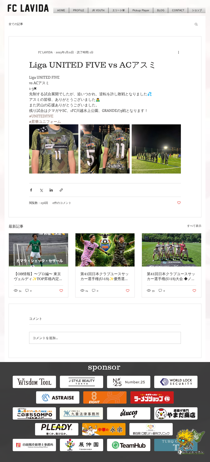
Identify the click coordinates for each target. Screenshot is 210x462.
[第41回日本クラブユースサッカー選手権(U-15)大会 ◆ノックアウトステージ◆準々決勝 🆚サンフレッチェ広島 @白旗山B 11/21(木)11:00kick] (171, 250)
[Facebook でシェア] (31, 190)
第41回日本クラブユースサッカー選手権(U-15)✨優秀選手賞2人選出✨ (104, 276)
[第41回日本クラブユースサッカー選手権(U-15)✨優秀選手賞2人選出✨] (105, 250)
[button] (196, 24)
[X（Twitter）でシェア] (41, 190)
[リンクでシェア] (61, 190)
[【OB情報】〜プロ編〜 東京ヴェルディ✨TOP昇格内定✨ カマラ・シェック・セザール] (38, 250)
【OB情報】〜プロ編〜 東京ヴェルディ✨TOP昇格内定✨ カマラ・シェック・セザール (37, 276)
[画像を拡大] (53, 149)
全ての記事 (16, 24)
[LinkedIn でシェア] (51, 190)
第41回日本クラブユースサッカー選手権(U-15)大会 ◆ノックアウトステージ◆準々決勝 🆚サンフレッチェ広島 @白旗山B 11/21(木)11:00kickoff (171, 276)
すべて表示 (194, 226)
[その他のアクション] (178, 52)
